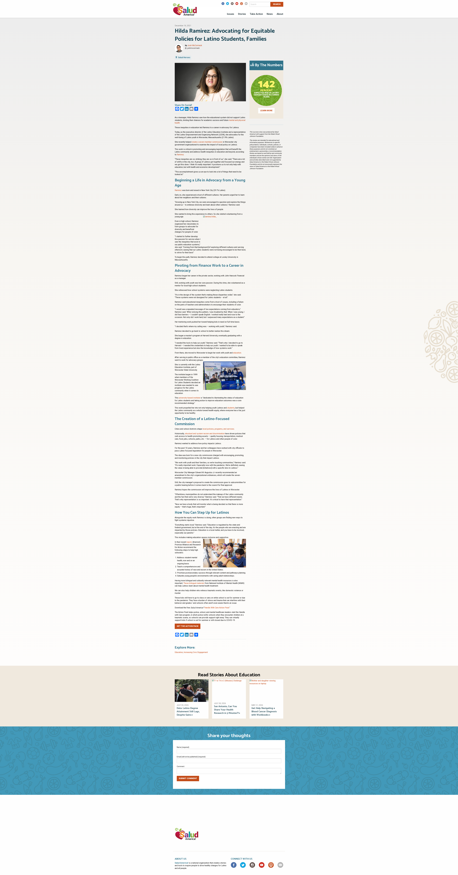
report (189, 542)
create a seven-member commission (207, 142)
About (280, 14)
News (270, 14)
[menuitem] (230, 14)
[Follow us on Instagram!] (232, 4)
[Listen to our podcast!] (241, 4)
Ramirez (180, 154)
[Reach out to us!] (246, 4)
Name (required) (183, 747)
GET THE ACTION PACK (187, 626)
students (231, 408)
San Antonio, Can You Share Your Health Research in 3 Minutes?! (226, 710)
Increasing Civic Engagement (196, 652)
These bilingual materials (193, 583)
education (237, 353)
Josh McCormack (194, 45)
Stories (242, 14)
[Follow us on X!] (227, 4)
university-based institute (189, 398)
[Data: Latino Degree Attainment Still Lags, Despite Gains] (191, 690)
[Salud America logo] (185, 11)
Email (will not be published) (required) (191, 757)
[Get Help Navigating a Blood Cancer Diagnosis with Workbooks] (266, 690)
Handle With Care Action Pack (216, 608)
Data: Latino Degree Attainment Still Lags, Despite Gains (188, 712)
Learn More (266, 110)
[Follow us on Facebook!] (222, 4)
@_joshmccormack (192, 48)
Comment (180, 766)
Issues (230, 14)
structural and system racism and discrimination (205, 433)
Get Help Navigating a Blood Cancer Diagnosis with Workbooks (264, 712)
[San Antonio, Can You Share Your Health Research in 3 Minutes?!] (229, 689)
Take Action (256, 14)
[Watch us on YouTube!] (236, 4)
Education (179, 652)
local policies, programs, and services (218, 429)
